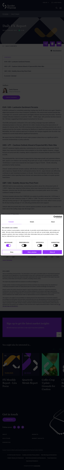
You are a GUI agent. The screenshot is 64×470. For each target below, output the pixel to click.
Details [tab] (32, 221)
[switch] (24, 245)
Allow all (52, 252)
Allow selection (32, 252)
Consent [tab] (11, 221)
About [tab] (53, 221)
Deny (11, 252)
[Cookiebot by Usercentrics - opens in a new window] (55, 217)
